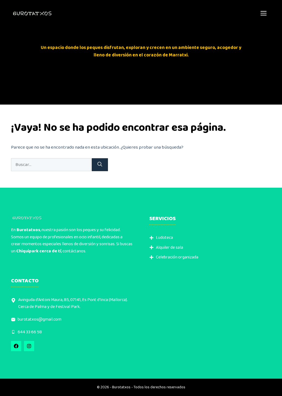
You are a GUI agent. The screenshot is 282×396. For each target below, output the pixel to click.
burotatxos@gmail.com (39, 319)
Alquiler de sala (169, 247)
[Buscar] (100, 164)
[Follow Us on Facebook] (16, 346)
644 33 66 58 (30, 332)
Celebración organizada (177, 257)
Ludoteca (164, 237)
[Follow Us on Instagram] (29, 346)
